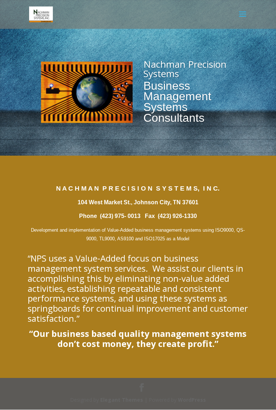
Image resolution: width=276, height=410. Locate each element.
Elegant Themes (121, 399)
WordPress (192, 399)
